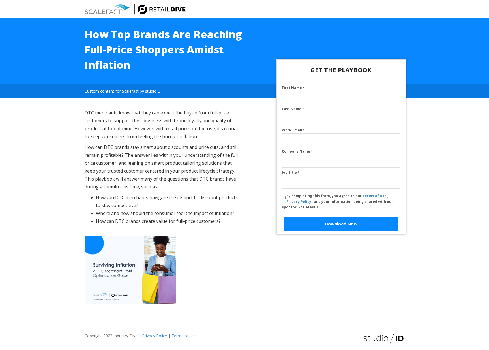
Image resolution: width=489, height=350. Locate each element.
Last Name (293, 108)
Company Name (297, 151)
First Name (293, 87)
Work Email (293, 130)
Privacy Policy (299, 201)
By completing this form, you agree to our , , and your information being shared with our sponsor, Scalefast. (337, 202)
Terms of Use (375, 196)
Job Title (290, 172)
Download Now (341, 224)
